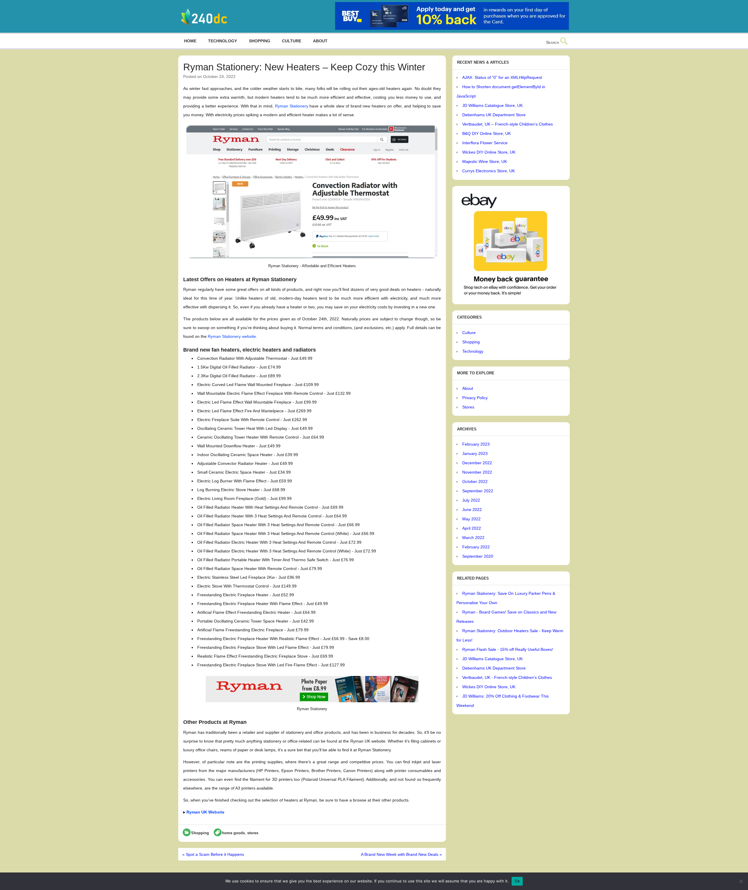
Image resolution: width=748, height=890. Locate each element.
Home (190, 41)
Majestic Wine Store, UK (484, 161)
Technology (222, 41)
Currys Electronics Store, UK (488, 170)
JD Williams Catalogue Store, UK (492, 105)
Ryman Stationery (291, 106)
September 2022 (477, 491)
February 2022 (476, 547)
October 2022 (475, 481)
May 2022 (471, 519)
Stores (468, 407)
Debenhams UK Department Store (494, 114)
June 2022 (472, 509)
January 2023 (475, 453)
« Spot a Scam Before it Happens (213, 854)
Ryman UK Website (205, 812)
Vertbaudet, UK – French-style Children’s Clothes (507, 124)
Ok (517, 881)
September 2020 (477, 556)
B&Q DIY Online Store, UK (486, 133)
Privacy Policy (475, 397)
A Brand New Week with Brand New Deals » (401, 854)
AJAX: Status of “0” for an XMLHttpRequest (502, 77)
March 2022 (473, 537)
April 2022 (471, 528)
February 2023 (476, 444)
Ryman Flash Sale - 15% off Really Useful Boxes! (507, 649)
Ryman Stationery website (232, 336)
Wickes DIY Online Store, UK (488, 152)
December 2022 (477, 462)
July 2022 (471, 500)
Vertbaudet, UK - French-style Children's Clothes (507, 677)
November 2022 (477, 472)
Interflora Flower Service (485, 142)
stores (252, 833)
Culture (291, 41)
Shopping (259, 41)
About (320, 41)
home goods (233, 833)
